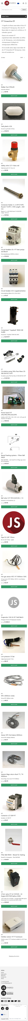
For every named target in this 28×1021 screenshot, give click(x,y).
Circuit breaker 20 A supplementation (13, 291)
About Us (3, 975)
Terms (2, 978)
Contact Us (3, 977)
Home (2, 972)
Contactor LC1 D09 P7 (8, 816)
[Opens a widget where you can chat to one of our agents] (17, 1012)
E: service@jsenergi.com (6, 983)
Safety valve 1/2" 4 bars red (10, 166)
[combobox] (11, 9)
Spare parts (3, 974)
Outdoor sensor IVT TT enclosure (11, 937)
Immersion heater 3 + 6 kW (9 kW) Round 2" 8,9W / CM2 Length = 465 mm (12, 207)
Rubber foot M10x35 (7, 87)
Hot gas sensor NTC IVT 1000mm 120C (14, 577)
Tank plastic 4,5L (6, 126)
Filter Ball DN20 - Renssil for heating (13, 855)
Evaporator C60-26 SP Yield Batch (12, 617)
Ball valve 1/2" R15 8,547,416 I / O (12, 498)
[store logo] (10, 3)
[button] (22, 57)
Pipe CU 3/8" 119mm (7, 537)
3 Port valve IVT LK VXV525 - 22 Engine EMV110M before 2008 (11, 895)
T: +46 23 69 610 (5, 981)
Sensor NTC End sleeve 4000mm (11, 735)
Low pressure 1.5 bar (8, 656)
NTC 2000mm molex (8, 696)
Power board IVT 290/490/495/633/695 (9, 414)
